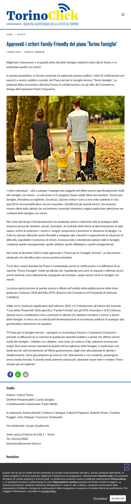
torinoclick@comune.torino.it (23, 443)
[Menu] (123, 14)
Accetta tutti (118, 498)
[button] (10, 374)
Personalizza (100, 498)
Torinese (39, 52)
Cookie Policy (49, 491)
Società (28, 52)
